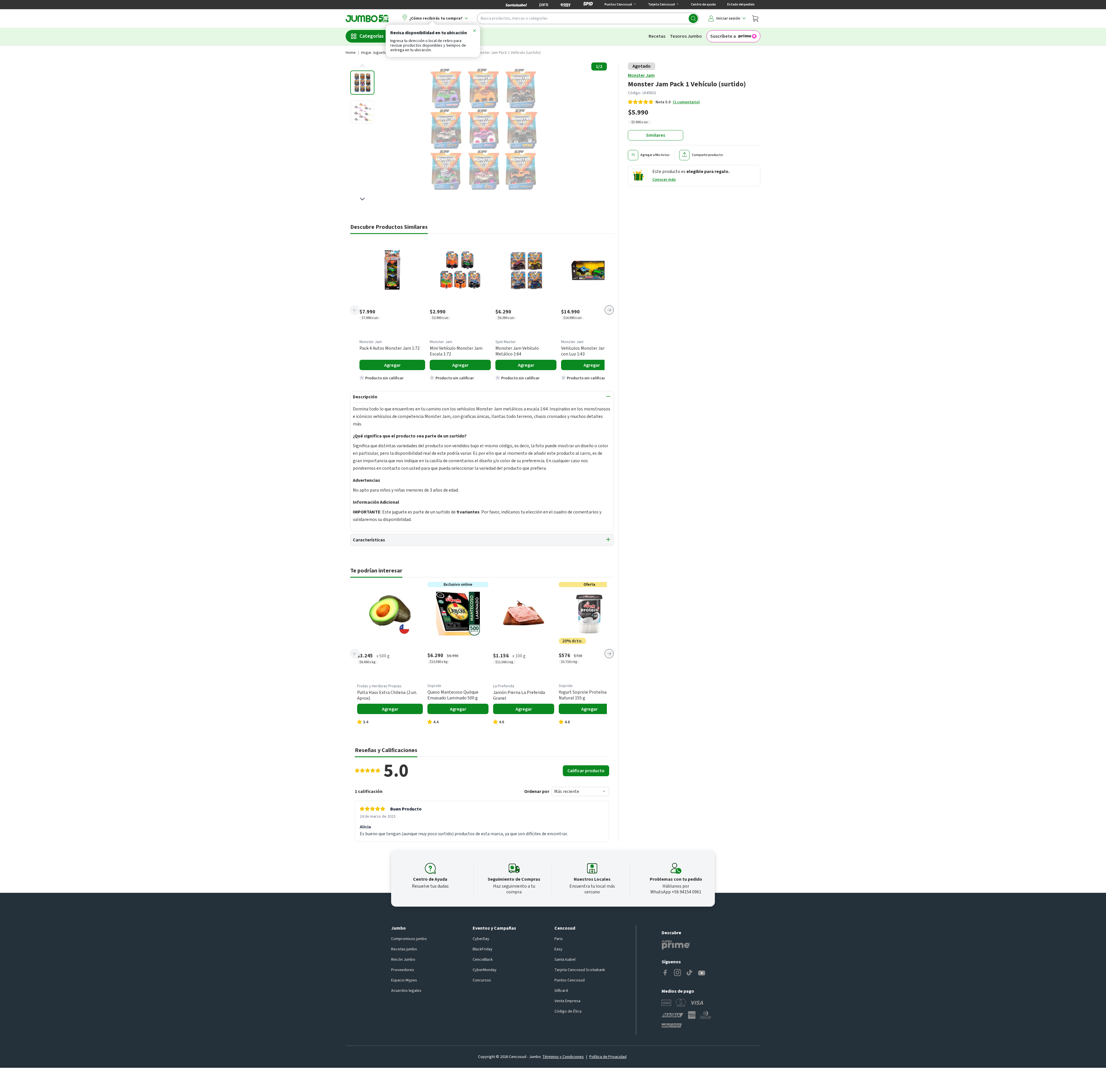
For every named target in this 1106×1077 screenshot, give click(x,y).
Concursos (482, 980)
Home (351, 53)
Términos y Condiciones (563, 1057)
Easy (558, 949)
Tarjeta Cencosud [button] (661, 4)
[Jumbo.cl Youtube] (701, 973)
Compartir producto (707, 155)
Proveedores (402, 970)
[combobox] (588, 18)
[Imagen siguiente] (362, 198)
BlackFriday (483, 949)
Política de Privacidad (607, 1057)
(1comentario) (686, 102)
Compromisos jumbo (409, 939)
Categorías (371, 36)
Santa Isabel (564, 959)
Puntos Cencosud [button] (618, 4)
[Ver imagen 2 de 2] (362, 111)
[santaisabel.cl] (516, 4)
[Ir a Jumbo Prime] (676, 944)
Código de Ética (568, 1011)
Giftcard (561, 991)
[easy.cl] (565, 4)
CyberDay (481, 939)
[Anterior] (354, 310)
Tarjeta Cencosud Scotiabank (579, 970)
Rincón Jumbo (403, 959)
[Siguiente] (609, 310)
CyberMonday (485, 970)
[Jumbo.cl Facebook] (665, 973)
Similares (655, 135)
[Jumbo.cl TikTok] (689, 973)
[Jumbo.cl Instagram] (677, 973)
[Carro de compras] (755, 18)
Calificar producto (586, 771)
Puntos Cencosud (569, 980)
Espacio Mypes (404, 980)
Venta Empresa (567, 1001)
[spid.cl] (588, 4)
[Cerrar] (474, 31)
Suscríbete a (723, 36)
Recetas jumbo (404, 949)
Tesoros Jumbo (686, 36)
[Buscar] (693, 18)
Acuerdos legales (406, 991)
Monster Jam (641, 75)
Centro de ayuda (703, 4)
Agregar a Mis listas (655, 155)
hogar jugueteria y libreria (384, 53)
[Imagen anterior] (362, 65)
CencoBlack (483, 959)
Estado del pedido (741, 4)
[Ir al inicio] (367, 18)
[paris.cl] (543, 4)
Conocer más (664, 179)
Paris (558, 939)
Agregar (392, 365)
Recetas (657, 36)
